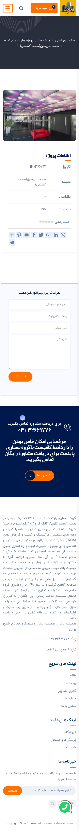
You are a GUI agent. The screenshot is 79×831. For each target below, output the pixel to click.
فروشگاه (70, 732)
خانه (73, 675)
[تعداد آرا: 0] (51, 221)
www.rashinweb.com (59, 823)
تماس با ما (43, 475)
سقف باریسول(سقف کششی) (39, 46)
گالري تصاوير (67, 691)
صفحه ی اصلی (65, 40)
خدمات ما (69, 747)
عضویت (12, 791)
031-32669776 (34, 430)
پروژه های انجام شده (18, 40)
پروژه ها (44, 40)
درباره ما (70, 698)
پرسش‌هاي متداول (63, 740)
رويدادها (70, 683)
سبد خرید (45, 7)
